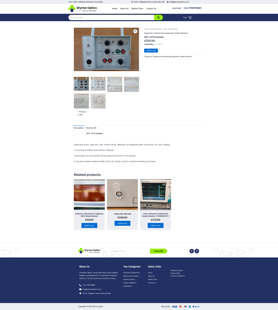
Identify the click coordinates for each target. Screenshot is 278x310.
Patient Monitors (156, 29)
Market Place (137, 8)
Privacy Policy (175, 273)
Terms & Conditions (178, 276)
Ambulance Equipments (131, 273)
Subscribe (158, 251)
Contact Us (151, 8)
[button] (135, 31)
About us (124, 8)
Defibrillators (127, 286)
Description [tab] (79, 128)
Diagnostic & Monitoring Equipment (158, 33)
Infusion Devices (129, 279)
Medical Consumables (131, 276)
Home (114, 8)
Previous (82, 112)
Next (81, 115)
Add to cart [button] (89, 225)
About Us (151, 276)
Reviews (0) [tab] (91, 128)
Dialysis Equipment (130, 283)
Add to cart (151, 50)
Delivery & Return (177, 270)
